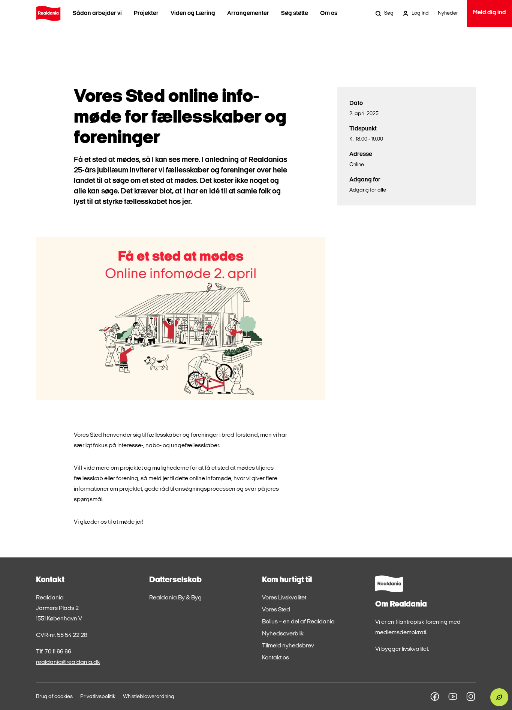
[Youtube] (453, 696)
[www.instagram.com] (471, 696)
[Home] (48, 13)
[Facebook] (435, 696)
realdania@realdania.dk (68, 662)
